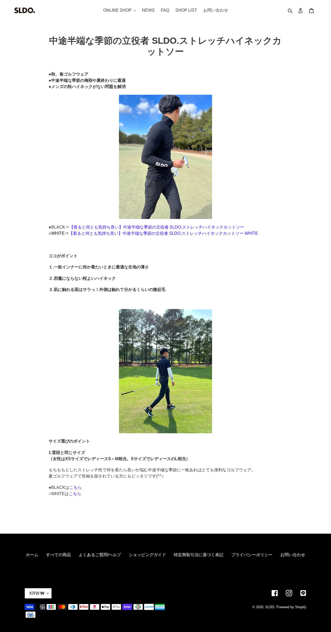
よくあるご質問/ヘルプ (100, 555)
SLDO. (270, 607)
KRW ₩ (36, 593)
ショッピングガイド (147, 555)
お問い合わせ (292, 555)
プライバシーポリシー (252, 555)
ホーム (32, 555)
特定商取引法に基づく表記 (198, 555)
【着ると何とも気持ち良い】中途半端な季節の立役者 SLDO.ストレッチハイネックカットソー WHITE (163, 233)
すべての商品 (58, 555)
